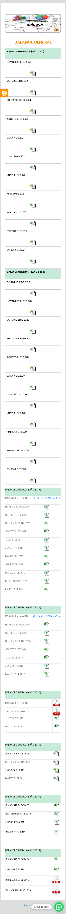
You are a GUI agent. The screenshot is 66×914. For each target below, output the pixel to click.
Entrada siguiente (33, 905)
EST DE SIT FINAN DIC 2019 (46, 498)
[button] (4, 93)
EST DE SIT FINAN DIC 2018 (46, 615)
